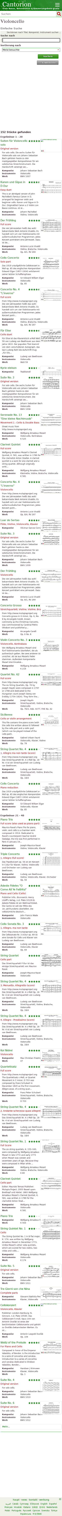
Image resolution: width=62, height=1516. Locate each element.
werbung (44, 1499)
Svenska (45, 1510)
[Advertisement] (31, 98)
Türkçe (54, 1510)
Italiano (26, 1507)
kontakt (33, 1499)
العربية (8, 1504)
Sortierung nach (10, 45)
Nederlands (52, 1507)
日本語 (35, 1507)
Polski (7, 1510)
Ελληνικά (34, 1504)
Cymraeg (24, 1504)
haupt (16, 1499)
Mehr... (6, 1426)
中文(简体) (37, 1514)
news (24, 1499)
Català (15, 1504)
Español (53, 1504)
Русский (27, 1510)
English (44, 1504)
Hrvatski (18, 1507)
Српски (36, 1510)
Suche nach (7, 35)
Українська (25, 1514)
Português (16, 1510)
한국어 (42, 1507)
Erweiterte (49, 62)
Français (8, 1507)
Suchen (47, 56)
